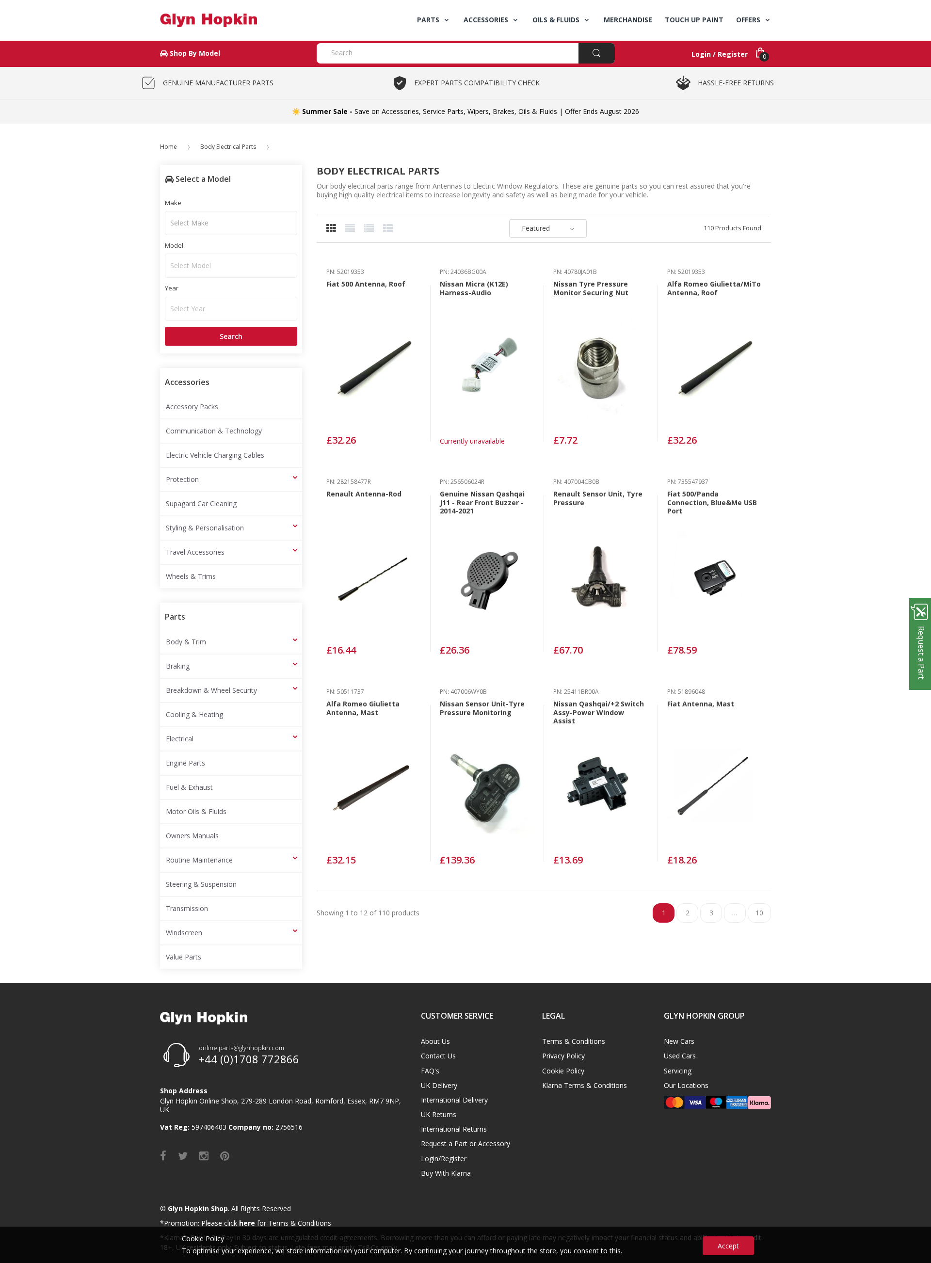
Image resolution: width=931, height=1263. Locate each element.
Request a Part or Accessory (465, 1143)
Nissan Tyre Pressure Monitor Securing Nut (590, 288)
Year (171, 288)
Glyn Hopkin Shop (198, 1208)
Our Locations (686, 1085)
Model (174, 245)
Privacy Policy (563, 1055)
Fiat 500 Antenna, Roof (365, 283)
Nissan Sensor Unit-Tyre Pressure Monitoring (482, 708)
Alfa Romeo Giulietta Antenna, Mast (363, 708)
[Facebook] (163, 1155)
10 (759, 912)
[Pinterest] (224, 1155)
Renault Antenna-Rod (363, 493)
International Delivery (454, 1099)
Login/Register (443, 1158)
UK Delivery (439, 1085)
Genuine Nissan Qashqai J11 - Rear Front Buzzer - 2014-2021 (482, 502)
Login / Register (719, 54)
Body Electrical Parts (228, 147)
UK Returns (438, 1114)
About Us (435, 1041)
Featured (536, 228)
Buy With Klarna (446, 1173)
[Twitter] (183, 1155)
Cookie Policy (563, 1070)
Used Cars (680, 1055)
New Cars (679, 1041)
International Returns (454, 1129)
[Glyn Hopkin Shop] (231, 20)
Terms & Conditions (573, 1041)
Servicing (677, 1070)
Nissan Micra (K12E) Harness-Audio (474, 288)
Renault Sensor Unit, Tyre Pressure (597, 498)
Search (231, 336)
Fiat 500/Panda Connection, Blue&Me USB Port (712, 502)
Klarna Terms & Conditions (584, 1085)
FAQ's (430, 1070)
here (247, 1223)
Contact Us (438, 1055)
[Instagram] (204, 1155)
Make (173, 202)
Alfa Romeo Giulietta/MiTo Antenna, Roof (714, 288)
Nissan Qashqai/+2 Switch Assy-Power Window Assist (598, 712)
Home (168, 147)
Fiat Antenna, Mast (700, 703)
